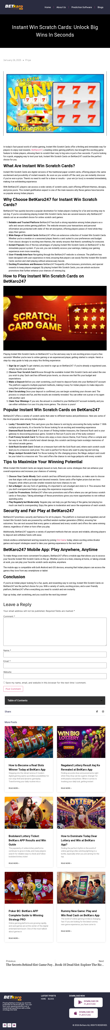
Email (7, 661)
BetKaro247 (37, 150)
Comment (9, 616)
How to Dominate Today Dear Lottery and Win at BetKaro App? (79, 840)
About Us (61, 7)
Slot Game (61, 540)
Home (48, 7)
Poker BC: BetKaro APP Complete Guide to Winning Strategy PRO (26, 915)
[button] (101, 700)
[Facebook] (5, 1025)
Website (7, 672)
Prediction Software (81, 7)
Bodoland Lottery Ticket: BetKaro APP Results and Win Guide (27, 840)
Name (7, 650)
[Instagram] (9, 1025)
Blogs (100, 7)
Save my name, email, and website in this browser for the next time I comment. (46, 683)
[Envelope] (14, 1025)
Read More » (14, 788)
